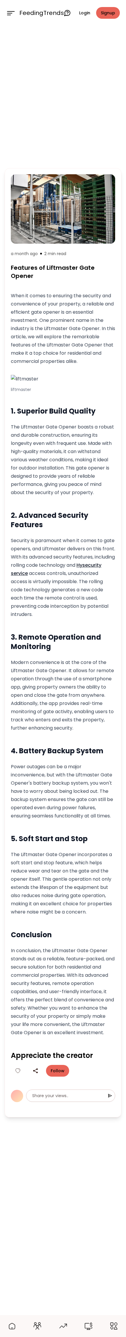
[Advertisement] (63, 96)
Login (84, 13)
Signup (108, 13)
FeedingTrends (41, 13)
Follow (57, 1071)
